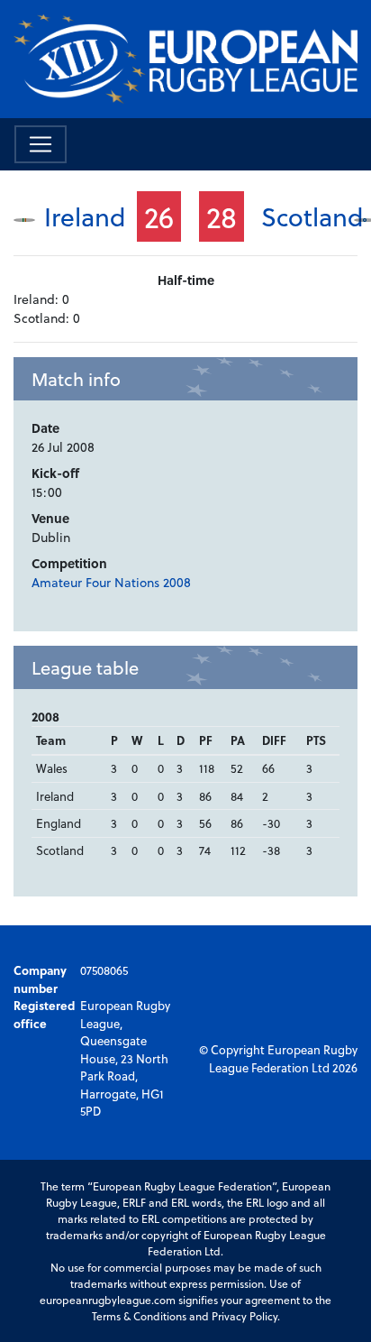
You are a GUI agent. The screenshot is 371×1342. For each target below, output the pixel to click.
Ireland (85, 216)
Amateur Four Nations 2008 (111, 582)
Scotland (312, 216)
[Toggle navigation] (40, 144)
